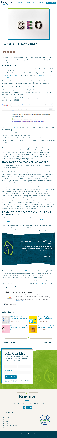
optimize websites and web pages (11, 75)
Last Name (21, 364)
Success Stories (8, 419)
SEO (30, 47)
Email (8, 370)
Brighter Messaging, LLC (25, 433)
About (28, 2)
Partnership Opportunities (15, 436)
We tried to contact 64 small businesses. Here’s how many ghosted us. (19, 327)
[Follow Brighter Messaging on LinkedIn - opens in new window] (24, 407)
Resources (41, 2)
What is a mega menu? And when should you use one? (46, 326)
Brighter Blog (8, 423)
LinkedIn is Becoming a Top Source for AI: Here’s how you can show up (19, 318)
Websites (34, 47)
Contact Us (51, 3)
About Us (6, 421)
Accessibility (39, 436)
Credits (24, 436)
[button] (4, 52)
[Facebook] (30, 407)
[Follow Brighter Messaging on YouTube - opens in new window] (27, 407)
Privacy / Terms (31, 436)
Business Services (9, 417)
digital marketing (39, 283)
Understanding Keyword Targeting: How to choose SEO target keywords (45, 318)
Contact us (21, 283)
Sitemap (46, 436)
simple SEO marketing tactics (29, 271)
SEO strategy (45, 189)
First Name (10, 364)
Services (20, 2)
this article (15, 127)
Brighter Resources (10, 425)
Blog (34, 2)
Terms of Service (12, 381)
